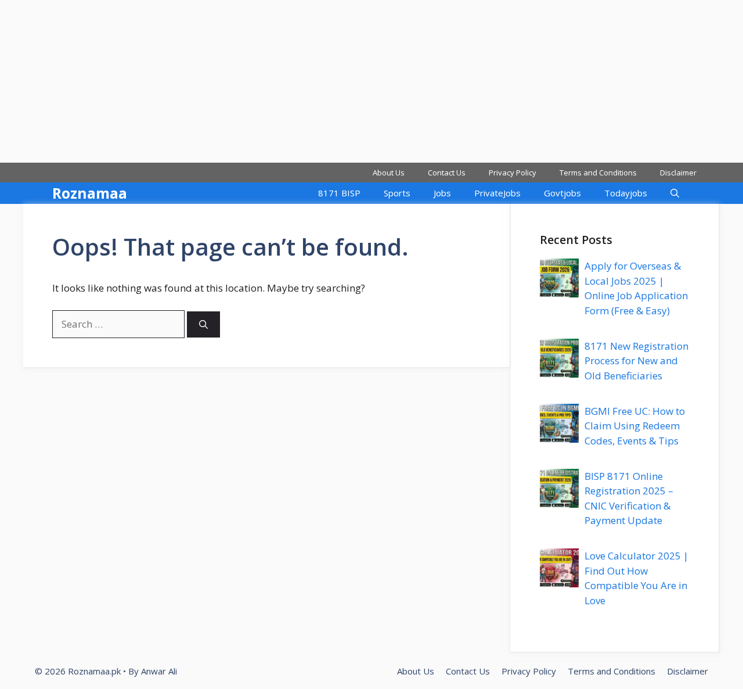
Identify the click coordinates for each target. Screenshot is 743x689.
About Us (389, 172)
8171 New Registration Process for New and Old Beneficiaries (636, 360)
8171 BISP (339, 193)
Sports (397, 193)
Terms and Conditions (598, 172)
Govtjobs (562, 193)
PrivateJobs (497, 193)
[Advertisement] (348, 81)
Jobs (442, 193)
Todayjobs (625, 193)
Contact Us (447, 172)
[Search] (203, 324)
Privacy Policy (512, 172)
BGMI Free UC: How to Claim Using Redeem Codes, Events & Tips (635, 425)
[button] (675, 193)
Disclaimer (678, 172)
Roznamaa (89, 193)
